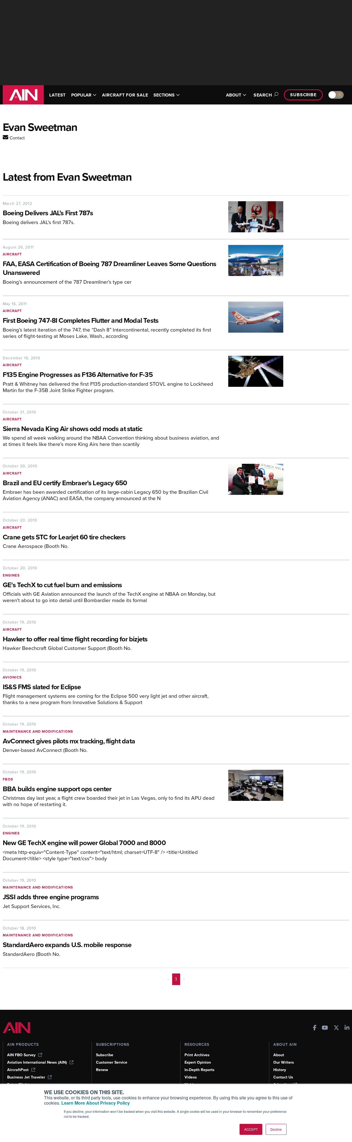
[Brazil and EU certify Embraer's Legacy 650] (251, 484)
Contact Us (283, 1077)
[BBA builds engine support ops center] (251, 790)
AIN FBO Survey (21, 1055)
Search (263, 95)
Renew (102, 1069)
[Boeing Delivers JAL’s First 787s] (251, 216)
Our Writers (283, 1062)
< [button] (168, 979)
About (278, 1055)
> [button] (184, 979)
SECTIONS (164, 95)
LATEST (57, 95)
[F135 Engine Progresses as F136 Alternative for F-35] (251, 376)
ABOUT (233, 95)
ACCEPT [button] (251, 1129)
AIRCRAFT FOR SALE (125, 95)
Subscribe (303, 95)
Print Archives (197, 1055)
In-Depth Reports (200, 1069)
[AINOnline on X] (336, 1028)
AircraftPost (18, 1069)
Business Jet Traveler (26, 1077)
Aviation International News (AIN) (37, 1062)
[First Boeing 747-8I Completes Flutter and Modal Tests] (251, 322)
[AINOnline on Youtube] (325, 1028)
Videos (191, 1077)
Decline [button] (276, 1129)
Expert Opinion (198, 1062)
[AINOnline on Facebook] (315, 1028)
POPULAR (81, 95)
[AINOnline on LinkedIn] (347, 1028)
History (279, 1069)
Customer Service (111, 1062)
